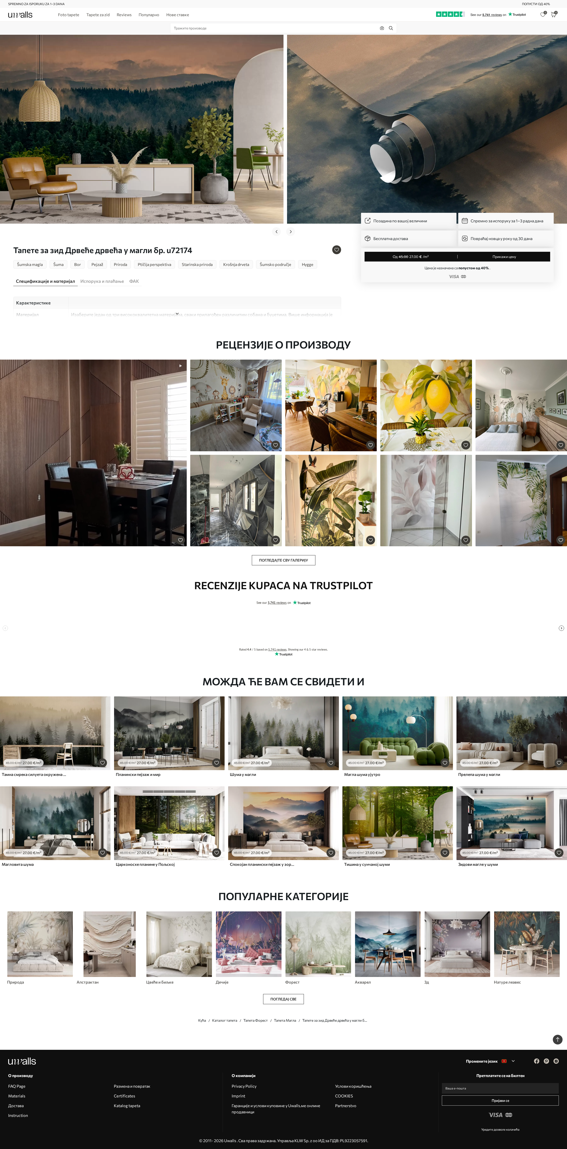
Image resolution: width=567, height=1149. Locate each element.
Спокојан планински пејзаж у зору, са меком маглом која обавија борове (262, 864)
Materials (16, 1095)
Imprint (238, 1095)
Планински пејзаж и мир (138, 774)
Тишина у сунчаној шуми (367, 864)
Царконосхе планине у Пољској (145, 864)
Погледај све (283, 999)
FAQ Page (16, 1086)
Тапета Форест (255, 1020)
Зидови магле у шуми (478, 864)
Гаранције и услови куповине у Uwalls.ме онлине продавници (276, 1108)
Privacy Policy (244, 1086)
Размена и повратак (132, 1086)
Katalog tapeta (127, 1105)
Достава (16, 1105)
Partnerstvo (345, 1105)
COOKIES (344, 1095)
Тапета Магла (285, 1020)
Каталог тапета (224, 1020)
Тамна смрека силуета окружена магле (34, 774)
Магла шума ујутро (362, 774)
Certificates (124, 1095)
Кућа (202, 1020)
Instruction (18, 1115)
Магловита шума (18, 864)
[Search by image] (382, 28)
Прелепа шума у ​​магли (479, 774)
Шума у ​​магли (243, 774)
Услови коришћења (353, 1086)
